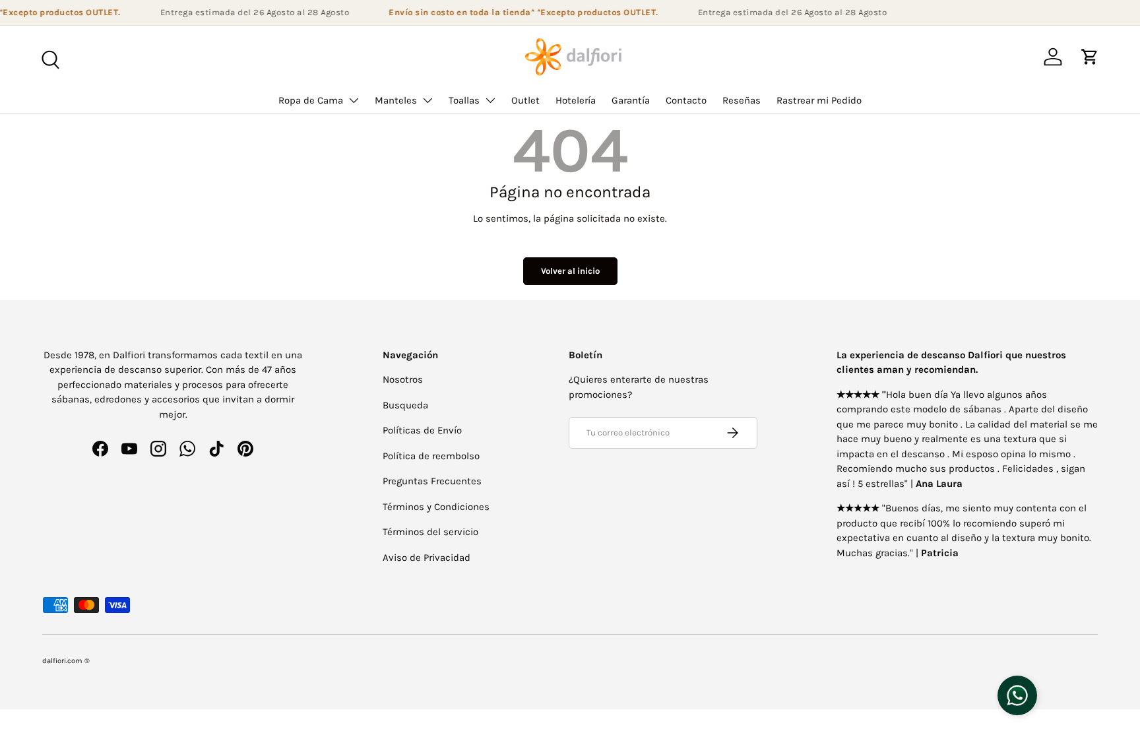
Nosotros (403, 379)
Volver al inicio (570, 271)
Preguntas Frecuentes (432, 481)
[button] (1089, 56)
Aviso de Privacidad (426, 557)
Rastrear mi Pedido (819, 100)
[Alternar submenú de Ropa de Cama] (354, 100)
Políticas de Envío (422, 430)
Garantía (631, 100)
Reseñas (741, 100)
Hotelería (575, 100)
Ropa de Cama (310, 100)
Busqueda (405, 405)
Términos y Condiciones (436, 507)
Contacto (686, 100)
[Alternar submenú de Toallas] (490, 100)
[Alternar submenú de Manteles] (427, 100)
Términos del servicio (430, 532)
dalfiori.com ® (66, 661)
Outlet (525, 100)
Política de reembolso (431, 456)
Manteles (396, 100)
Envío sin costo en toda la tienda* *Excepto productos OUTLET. (519, 12)
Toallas (464, 100)
